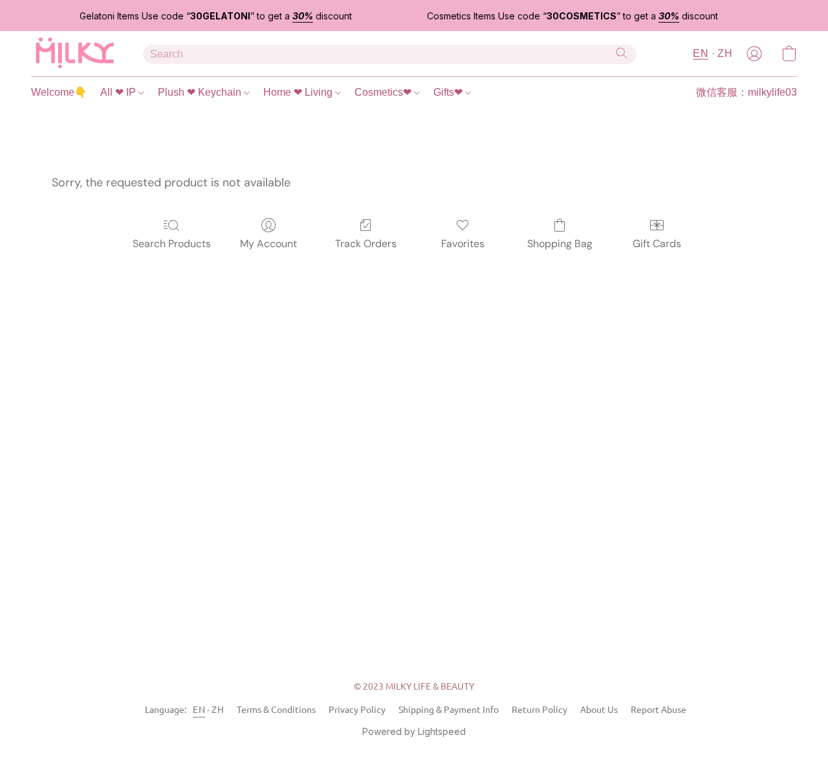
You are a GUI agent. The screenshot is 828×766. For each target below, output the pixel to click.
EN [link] (199, 709)
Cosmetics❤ (384, 92)
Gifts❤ (449, 92)
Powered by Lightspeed (414, 731)
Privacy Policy (357, 709)
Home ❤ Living (299, 92)
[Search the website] (621, 53)
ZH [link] (218, 709)
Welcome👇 (59, 92)
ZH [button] (724, 53)
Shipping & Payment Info (448, 709)
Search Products (172, 243)
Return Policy (539, 709)
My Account (268, 243)
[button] (74, 54)
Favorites (463, 243)
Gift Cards (657, 243)
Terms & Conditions (276, 709)
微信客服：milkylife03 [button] (746, 92)
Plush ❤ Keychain (201, 92)
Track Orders (366, 243)
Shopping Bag (560, 243)
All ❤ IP (119, 92)
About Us (599, 709)
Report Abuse (658, 709)
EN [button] (700, 53)
